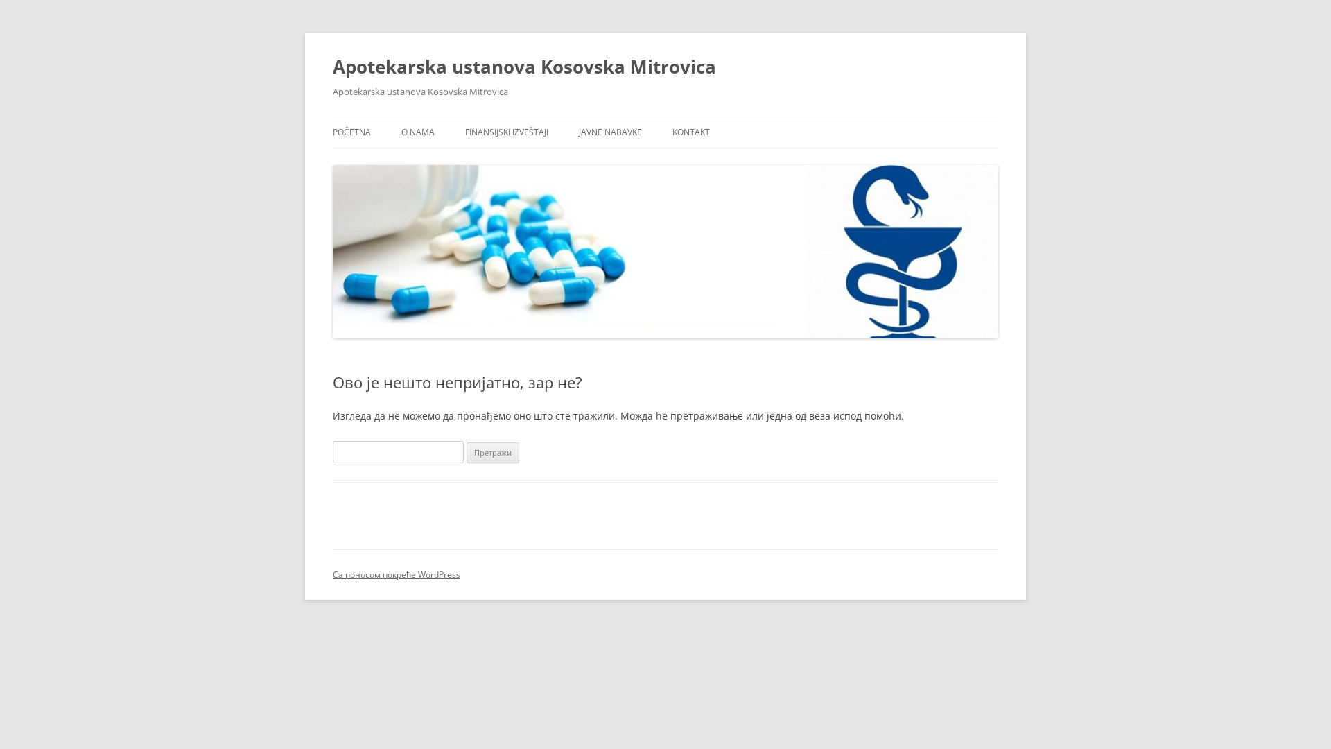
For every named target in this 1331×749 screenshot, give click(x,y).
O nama (418, 132)
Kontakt (691, 132)
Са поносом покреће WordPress (396, 574)
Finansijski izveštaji (506, 132)
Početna (352, 132)
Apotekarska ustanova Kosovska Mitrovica (524, 66)
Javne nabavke (610, 132)
